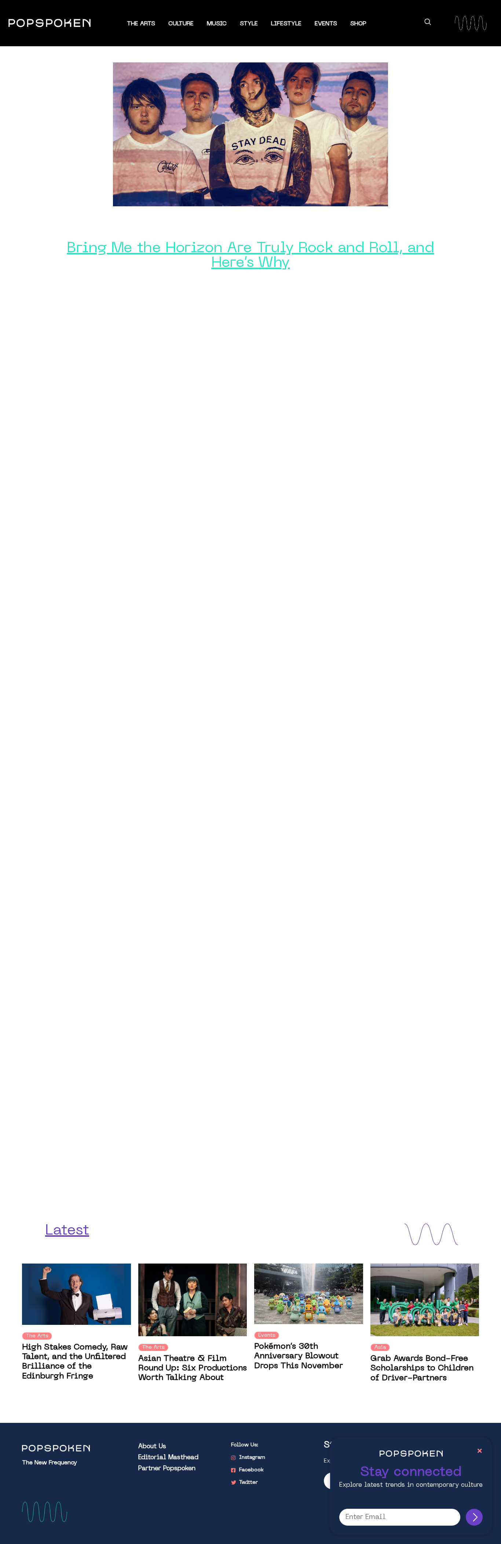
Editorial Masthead (168, 1458)
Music (217, 24)
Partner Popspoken (166, 1469)
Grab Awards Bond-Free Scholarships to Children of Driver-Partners (421, 1368)
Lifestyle (286, 24)
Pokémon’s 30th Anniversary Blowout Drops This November (298, 1356)
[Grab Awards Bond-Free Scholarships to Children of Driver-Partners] (424, 1299)
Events (326, 24)
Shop (358, 24)
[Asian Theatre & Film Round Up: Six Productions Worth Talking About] (192, 1299)
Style (249, 24)
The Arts (141, 24)
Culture (181, 24)
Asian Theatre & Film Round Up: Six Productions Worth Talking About (192, 1368)
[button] (427, 23)
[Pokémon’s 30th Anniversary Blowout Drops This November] (308, 1293)
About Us (152, 1447)
